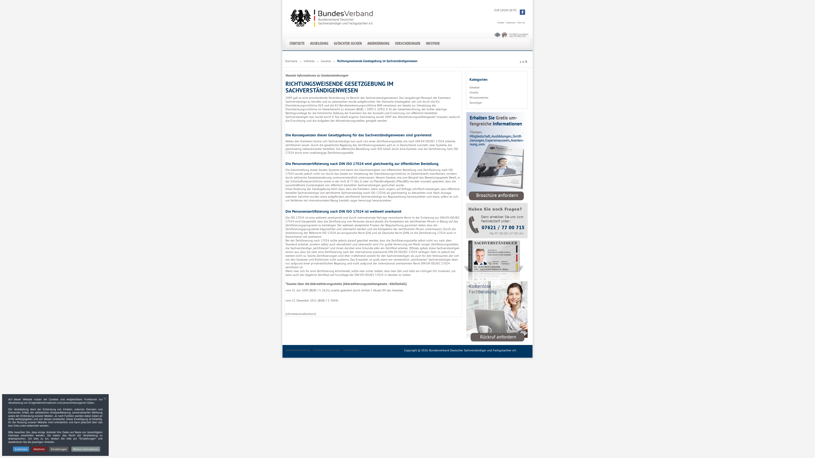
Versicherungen (407, 43)
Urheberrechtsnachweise (326, 350)
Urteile (473, 92)
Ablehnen (39, 449)
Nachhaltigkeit (351, 350)
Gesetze (326, 61)
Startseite (297, 43)
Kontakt (500, 22)
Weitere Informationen (85, 449)
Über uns (521, 22)
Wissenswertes (478, 97)
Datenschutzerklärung (298, 350)
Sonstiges (475, 103)
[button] (522, 12)
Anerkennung (378, 43)
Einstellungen (59, 449)
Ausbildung (319, 43)
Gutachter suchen (348, 43)
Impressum (511, 22)
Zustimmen (21, 449)
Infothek (433, 43)
